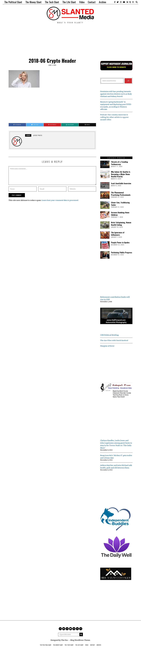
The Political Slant (13, 2)
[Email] (133, 2)
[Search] (128, 80)
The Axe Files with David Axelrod (114, 340)
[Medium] (127, 2)
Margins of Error (107, 346)
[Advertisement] (70, 37)
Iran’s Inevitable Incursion (121, 183)
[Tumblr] (130, 2)
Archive (102, 2)
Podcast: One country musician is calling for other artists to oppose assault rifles (114, 117)
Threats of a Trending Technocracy (119, 162)
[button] (81, 634)
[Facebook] (115, 2)
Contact (92, 2)
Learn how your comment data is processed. (60, 200)
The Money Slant (33, 2)
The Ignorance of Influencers (117, 233)
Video (82, 2)
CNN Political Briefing (109, 335)
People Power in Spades (120, 242)
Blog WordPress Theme (80, 640)
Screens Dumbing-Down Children (120, 213)
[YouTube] (124, 2)
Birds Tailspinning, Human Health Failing (121, 223)
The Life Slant (69, 2)
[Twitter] (117, 2)
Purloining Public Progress (121, 252)
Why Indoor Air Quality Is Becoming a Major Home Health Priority (120, 174)
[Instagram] (120, 2)
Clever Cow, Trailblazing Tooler (120, 203)
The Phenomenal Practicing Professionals (120, 193)
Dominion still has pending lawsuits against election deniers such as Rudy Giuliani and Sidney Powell (116, 93)
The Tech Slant (52, 2)
